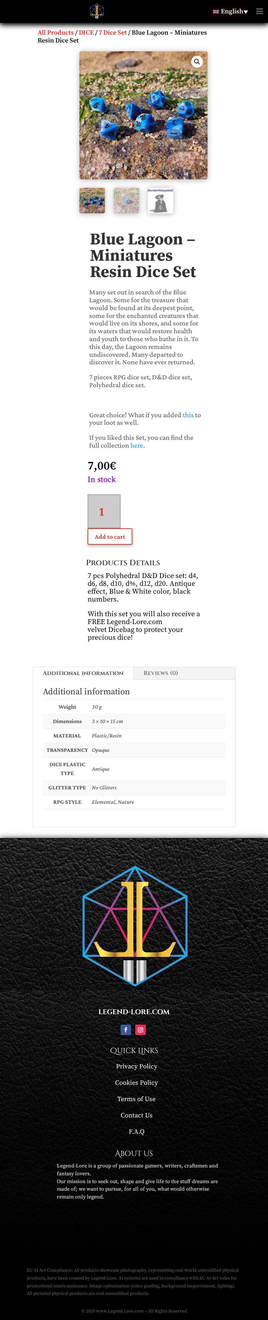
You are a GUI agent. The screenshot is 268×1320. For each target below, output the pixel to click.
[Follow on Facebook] (126, 1030)
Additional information (83, 673)
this (188, 415)
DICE (86, 33)
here (136, 445)
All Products (56, 33)
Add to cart (110, 536)
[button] (197, 62)
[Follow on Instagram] (140, 1030)
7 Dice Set (113, 33)
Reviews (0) (160, 673)
